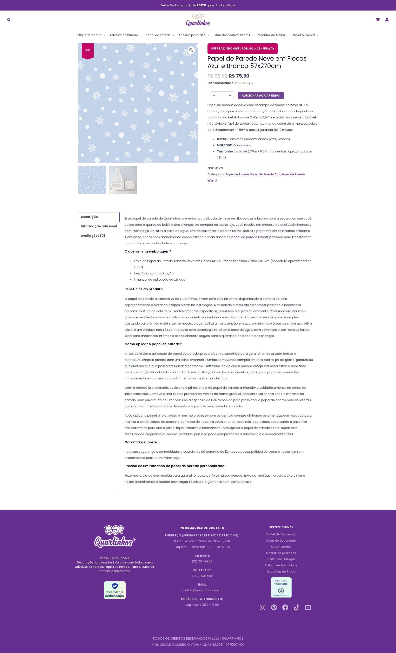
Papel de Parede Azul (265, 174)
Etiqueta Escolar (89, 35)
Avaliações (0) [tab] (93, 236)
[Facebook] (285, 607)
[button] (9, 20)
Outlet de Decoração (281, 534)
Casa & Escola (304, 35)
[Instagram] (262, 607)
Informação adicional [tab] (99, 226)
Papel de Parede (158, 35)
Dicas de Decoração (281, 540)
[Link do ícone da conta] (387, 19)
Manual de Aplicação (281, 553)
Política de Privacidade (281, 565)
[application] (103, 35)
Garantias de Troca (281, 571)
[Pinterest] (274, 607)
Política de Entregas (281, 559)
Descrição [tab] (89, 217)
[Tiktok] (296, 607)
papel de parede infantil (250, 237)
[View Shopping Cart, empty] (377, 19)
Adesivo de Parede (124, 35)
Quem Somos (281, 547)
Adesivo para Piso (191, 35)
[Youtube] (308, 607)
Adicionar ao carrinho (261, 95)
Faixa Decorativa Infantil (231, 35)
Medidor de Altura (271, 35)
